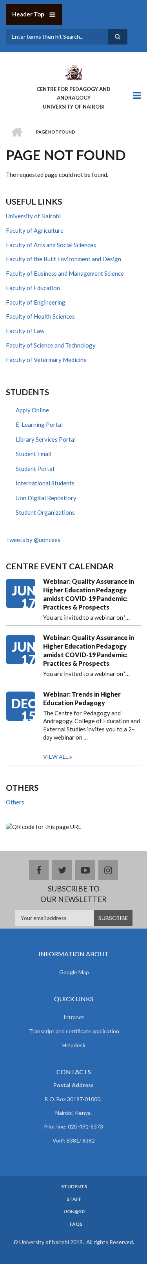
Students (74, 1186)
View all (55, 756)
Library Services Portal (46, 439)
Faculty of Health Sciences (40, 316)
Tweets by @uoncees (33, 539)
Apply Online (32, 410)
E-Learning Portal (39, 424)
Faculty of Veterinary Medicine (46, 359)
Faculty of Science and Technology (51, 345)
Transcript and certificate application (74, 1031)
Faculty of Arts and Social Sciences (51, 244)
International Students (45, 483)
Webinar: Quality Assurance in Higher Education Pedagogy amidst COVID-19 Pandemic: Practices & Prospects (88, 594)
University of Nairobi (33, 215)
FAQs (76, 1224)
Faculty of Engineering (35, 302)
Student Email (33, 453)
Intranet (74, 1017)
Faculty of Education (33, 287)
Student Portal (35, 468)
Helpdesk (73, 1045)
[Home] (73, 72)
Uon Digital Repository (46, 497)
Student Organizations (45, 512)
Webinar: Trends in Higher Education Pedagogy (82, 698)
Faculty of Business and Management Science (65, 273)
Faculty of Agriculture (35, 230)
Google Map (74, 972)
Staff (74, 1199)
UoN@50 (74, 1211)
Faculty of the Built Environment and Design (63, 258)
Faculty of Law (25, 330)
